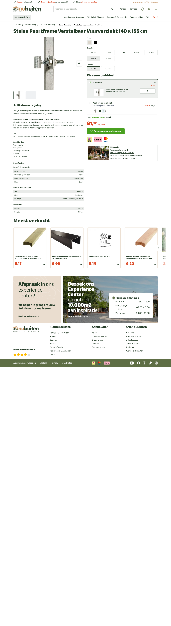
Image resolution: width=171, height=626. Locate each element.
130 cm (150, 52)
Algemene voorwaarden (24, 363)
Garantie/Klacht (56, 347)
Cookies (43, 363)
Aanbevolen (100, 327)
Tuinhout (95, 343)
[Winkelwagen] (156, 9)
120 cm (136, 52)
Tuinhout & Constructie (117, 17)
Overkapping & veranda (74, 17)
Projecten (130, 347)
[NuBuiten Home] (27, 9)
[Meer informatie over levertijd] (110, 117)
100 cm (108, 52)
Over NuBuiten (136, 327)
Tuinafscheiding (136, 17)
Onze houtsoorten (99, 336)
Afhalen (53, 336)
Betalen (53, 343)
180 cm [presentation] (108, 68)
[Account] (149, 9)
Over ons (130, 333)
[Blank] (89, 42)
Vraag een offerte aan (118, 150)
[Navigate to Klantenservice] (142, 9)
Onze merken (97, 340)
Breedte (90, 48)
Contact (53, 354)
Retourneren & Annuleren (60, 351)
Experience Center (134, 336)
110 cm (122, 52)
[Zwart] (95, 42)
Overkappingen (98, 347)
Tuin (148, 17)
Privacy (54, 363)
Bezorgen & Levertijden (59, 333)
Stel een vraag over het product (122, 152)
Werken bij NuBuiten (134, 351)
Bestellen (53, 340)
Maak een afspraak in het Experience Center (126, 155)
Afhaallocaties (132, 340)
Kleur (89, 38)
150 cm (108, 58)
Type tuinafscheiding (47, 25)
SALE (155, 17)
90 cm (93, 52)
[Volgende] (79, 63)
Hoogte (90, 64)
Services (133, 9)
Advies (123, 9)
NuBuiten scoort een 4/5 (24, 349)
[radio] (90, 82)
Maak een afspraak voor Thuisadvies (123, 158)
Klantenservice (60, 327)
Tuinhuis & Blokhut (95, 17)
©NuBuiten (67, 363)
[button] (122, 91)
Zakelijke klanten (133, 343)
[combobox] (84, 9)
